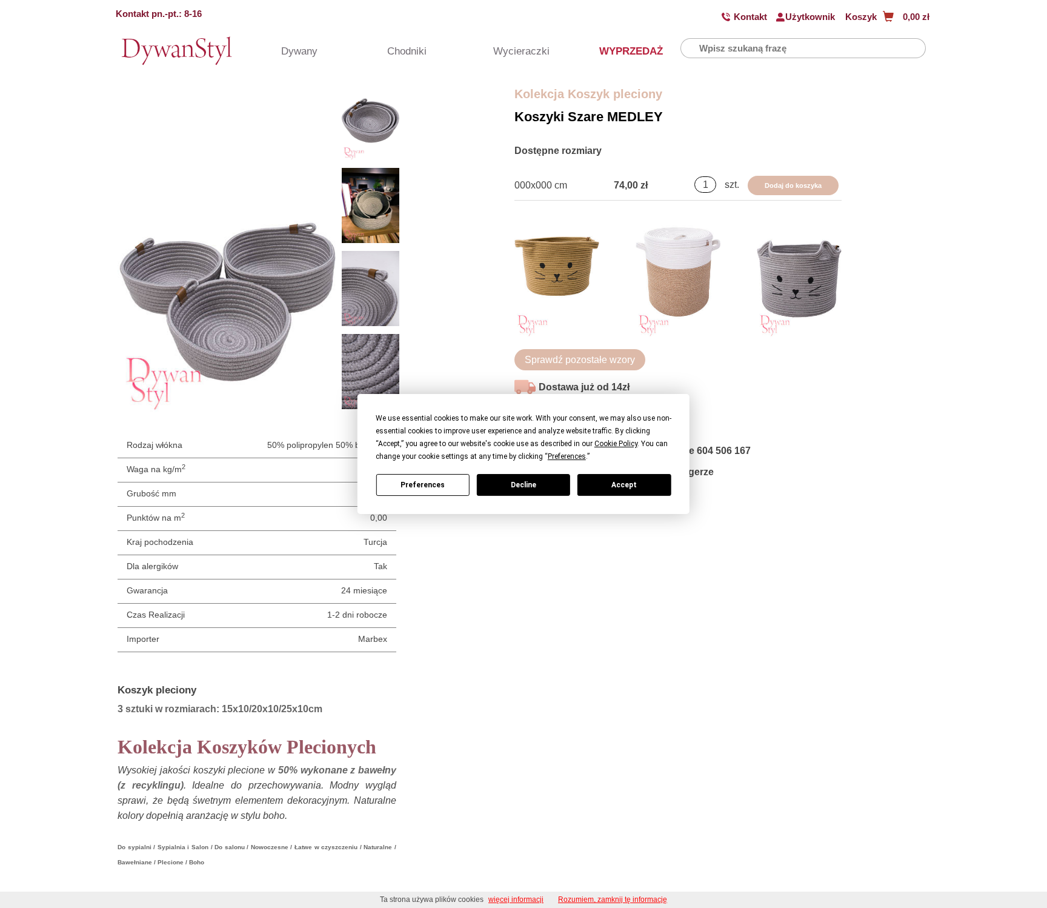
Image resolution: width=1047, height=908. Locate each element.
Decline (523, 485)
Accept (624, 485)
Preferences (423, 485)
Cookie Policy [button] (615, 443)
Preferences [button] (567, 456)
